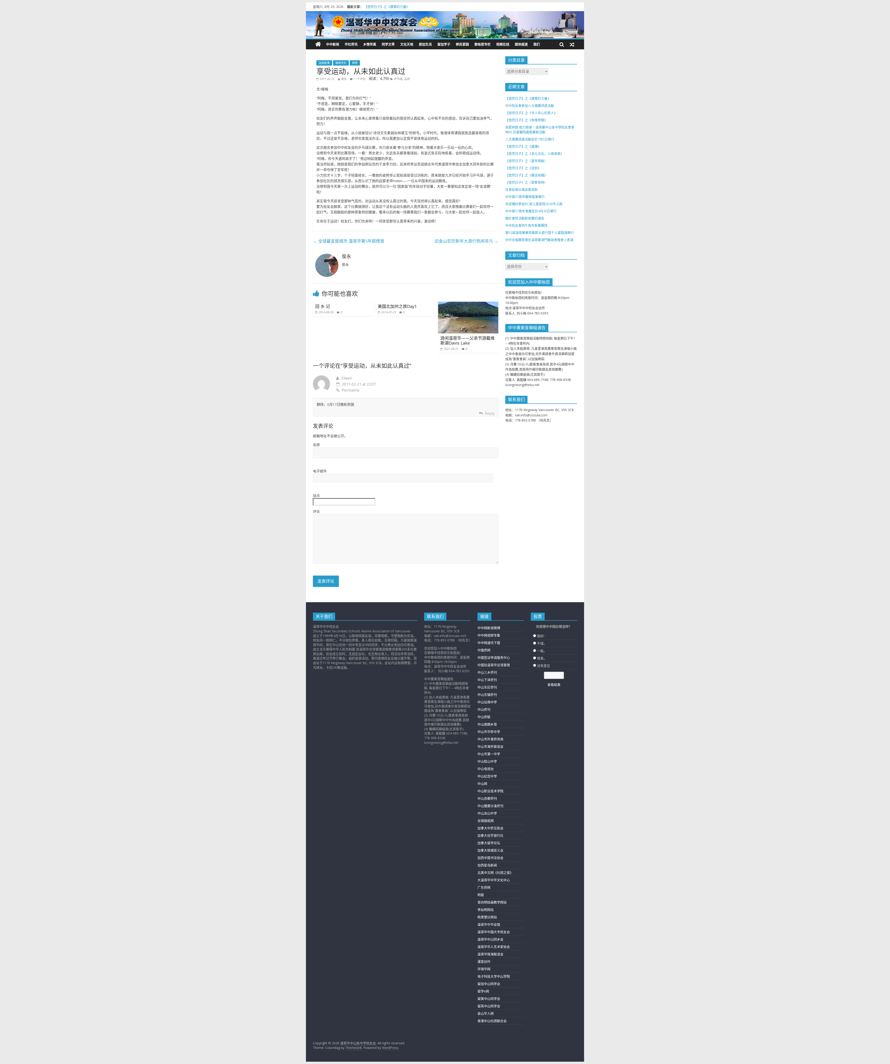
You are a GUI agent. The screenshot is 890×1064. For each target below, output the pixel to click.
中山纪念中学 (487, 776)
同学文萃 (388, 44)
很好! (540, 636)
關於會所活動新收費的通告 (524, 218)
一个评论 (360, 79)
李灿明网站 (485, 909)
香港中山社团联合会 (492, 1021)
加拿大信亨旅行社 (490, 835)
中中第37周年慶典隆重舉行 (525, 196)
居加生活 (425, 44)
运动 (407, 79)
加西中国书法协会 (490, 857)
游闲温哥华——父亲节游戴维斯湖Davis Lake (467, 340)
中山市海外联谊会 (490, 746)
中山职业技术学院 (490, 791)
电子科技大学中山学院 (493, 976)
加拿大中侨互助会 (490, 828)
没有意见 (543, 665)
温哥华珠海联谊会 (490, 954)
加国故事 (324, 63)
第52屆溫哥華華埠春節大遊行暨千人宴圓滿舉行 (539, 232)
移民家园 (462, 44)
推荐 (355, 63)
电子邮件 (320, 471)
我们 (536, 44)
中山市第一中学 (488, 754)
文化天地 (406, 44)
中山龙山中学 (487, 813)
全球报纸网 (485, 820)
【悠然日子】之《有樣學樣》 (526, 120)
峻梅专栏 (340, 63)
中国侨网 (483, 650)
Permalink (350, 390)
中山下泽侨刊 (487, 680)
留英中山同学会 (488, 1006)
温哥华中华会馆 (488, 924)
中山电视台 (485, 768)
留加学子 (443, 44)
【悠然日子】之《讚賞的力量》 (528, 98)
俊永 (344, 79)
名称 (316, 444)
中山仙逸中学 (487, 702)
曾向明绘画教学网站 (492, 902)
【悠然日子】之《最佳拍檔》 (526, 175)
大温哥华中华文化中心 (493, 880)
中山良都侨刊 (487, 798)
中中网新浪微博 (488, 628)
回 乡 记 (322, 306)
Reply (490, 413)
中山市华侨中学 (488, 731)
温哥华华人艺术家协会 (493, 946)
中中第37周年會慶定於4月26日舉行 (531, 211)
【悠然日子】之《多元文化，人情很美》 (534, 153)
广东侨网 (483, 887)
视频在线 (502, 44)
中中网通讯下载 (488, 642)
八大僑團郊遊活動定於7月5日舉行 (529, 139)
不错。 (542, 643)
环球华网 (483, 969)
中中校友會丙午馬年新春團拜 (526, 225)
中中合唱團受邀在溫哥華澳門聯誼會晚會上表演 (539, 240)
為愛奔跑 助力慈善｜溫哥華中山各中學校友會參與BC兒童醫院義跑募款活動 (418, 6)
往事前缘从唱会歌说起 (521, 189)
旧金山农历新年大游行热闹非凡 (466, 241)
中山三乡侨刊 (487, 672)
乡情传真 (369, 44)
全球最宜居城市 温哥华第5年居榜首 (348, 241)
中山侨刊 (483, 709)
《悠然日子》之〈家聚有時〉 (526, 182)
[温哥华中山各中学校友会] (445, 24)
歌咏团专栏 (482, 44)
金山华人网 (485, 1013)
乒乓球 (398, 79)
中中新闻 (332, 44)
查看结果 (553, 684)
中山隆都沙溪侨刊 (490, 806)
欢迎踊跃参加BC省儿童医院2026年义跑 (534, 204)
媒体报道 (521, 44)
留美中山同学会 (488, 998)
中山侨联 (483, 717)
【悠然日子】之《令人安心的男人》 (531, 113)
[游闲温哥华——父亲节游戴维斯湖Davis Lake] (468, 304)
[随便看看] (572, 44)
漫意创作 (483, 961)
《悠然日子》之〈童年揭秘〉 (526, 160)
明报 (480, 895)
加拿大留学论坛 (488, 843)
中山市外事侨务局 (490, 739)
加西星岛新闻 (487, 865)
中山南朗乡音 (487, 724)
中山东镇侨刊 (487, 694)
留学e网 (483, 991)
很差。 (542, 658)
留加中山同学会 (488, 984)
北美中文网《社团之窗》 (495, 872)
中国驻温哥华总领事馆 (493, 665)
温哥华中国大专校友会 (493, 932)
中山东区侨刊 (487, 687)
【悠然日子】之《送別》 (523, 168)
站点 (316, 495)
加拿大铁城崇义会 (490, 850)
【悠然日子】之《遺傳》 (523, 146)
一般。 (542, 651)
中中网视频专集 (488, 635)
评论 (316, 511)
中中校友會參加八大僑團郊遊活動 (529, 105)
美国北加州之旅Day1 (397, 306)
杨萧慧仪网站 (487, 917)
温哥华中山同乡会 (490, 939)
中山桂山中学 (487, 761)
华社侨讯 (351, 44)
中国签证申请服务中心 (493, 657)
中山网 (482, 783)
